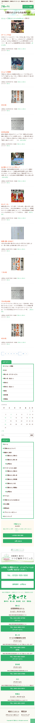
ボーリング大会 (6, 35)
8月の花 (3, 105)
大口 (5, 370)
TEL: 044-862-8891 (17, 658)
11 (10, 417)
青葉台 (6, 399)
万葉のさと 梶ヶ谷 (12, 459)
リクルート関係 (8, 366)
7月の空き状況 (5, 301)
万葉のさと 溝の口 (12, 455)
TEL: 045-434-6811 (17, 688)
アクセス (6, 496)
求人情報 (6, 504)
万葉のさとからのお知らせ (15, 18)
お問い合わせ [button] (18, 541)
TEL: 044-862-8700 (17, 619)
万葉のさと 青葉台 (12, 487)
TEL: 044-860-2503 (17, 649)
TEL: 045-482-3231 (17, 703)
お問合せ (9, 464)
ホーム (3, 18)
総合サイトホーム (13, 711)
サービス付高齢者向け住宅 (17, 638)
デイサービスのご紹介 (10, 468)
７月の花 (4, 272)
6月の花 (3, 338)
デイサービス (17, 641)
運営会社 (6, 508)
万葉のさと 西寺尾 (12, 479)
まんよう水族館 (6, 72)
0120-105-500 (17, 575)
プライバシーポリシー (10, 512)
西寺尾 (6, 395)
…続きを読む (22, 140)
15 (29, 417)
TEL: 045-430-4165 (17, 674)
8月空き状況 (5, 132)
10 (5, 417)
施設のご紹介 (8, 452)
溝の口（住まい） (9, 386)
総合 (5, 391)
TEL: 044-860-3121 (17, 628)
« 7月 (2, 431)
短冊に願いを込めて (7, 241)
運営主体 (24, 711)
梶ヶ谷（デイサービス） (11, 374)
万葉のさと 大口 (11, 483)
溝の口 (8, 50)
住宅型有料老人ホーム (17, 608)
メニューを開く (28, 6)
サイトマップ (8, 516)
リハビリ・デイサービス (17, 611)
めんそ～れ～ (5, 204)
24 (23, 353)
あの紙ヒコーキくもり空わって (10, 167)
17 (5, 421)
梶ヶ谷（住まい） (9, 378)
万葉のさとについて (10, 448)
